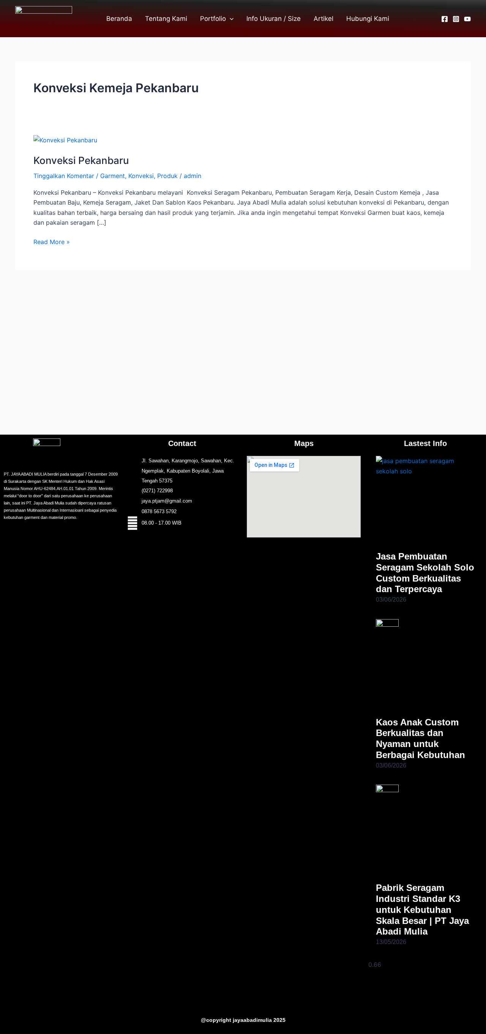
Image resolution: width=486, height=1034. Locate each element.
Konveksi (141, 176)
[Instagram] (456, 19)
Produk (167, 176)
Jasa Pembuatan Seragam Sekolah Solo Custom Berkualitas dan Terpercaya (425, 572)
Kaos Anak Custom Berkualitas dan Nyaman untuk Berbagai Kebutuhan (420, 738)
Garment (112, 176)
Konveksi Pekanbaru (81, 160)
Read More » (51, 241)
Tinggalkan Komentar (63, 176)
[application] (230, 18)
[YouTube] (467, 19)
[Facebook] (444, 19)
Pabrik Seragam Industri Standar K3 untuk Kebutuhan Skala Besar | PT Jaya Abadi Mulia (422, 909)
